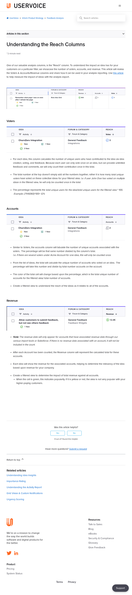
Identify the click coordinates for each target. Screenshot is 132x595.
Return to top (14, 460)
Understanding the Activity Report (24, 487)
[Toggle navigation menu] (119, 5)
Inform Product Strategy (32, 18)
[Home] (26, 6)
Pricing (10, 569)
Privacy (72, 582)
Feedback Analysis (55, 18)
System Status (14, 573)
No (74, 433)
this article (118, 73)
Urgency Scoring (15, 499)
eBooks (92, 533)
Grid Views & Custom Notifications (25, 493)
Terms (59, 582)
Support (120, 588)
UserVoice (14, 18)
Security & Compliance (101, 538)
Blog (91, 529)
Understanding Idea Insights (21, 475)
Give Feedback (96, 547)
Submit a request (78, 449)
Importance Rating (16, 481)
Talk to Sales (95, 524)
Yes (57, 433)
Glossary (93, 543)
